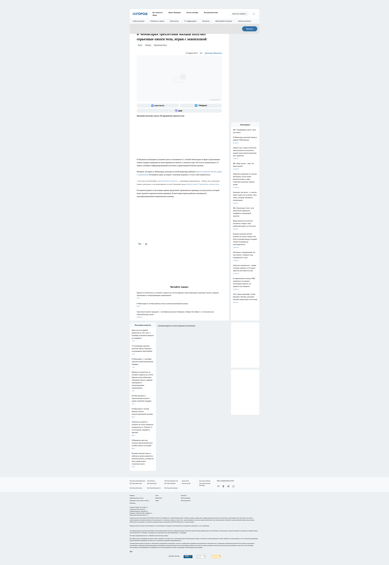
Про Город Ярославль (136, 483)
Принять (249, 29)
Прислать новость (239, 14)
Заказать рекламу (244, 21)
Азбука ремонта (138, 21)
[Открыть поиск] (254, 14)
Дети (140, 45)
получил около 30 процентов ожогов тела (202, 184)
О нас (156, 495)
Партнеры (132, 503)
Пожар (148, 45)
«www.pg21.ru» (143, 507)
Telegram (132, 495)
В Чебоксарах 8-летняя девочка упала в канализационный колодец (162, 305)
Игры (155, 15)
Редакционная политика (136, 498)
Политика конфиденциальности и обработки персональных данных (149, 535)
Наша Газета (185, 481)
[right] (257, 21)
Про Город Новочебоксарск (137, 481)
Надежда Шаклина (213, 53)
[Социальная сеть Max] (179, 111)
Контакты (183, 495)
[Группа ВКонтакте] (158, 106)
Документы (174, 21)
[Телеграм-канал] (201, 106)
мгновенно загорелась (169, 181)
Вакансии (206, 21)
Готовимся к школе (157, 21)
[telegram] (147, 244)
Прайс (157, 500)
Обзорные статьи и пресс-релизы (139, 500)
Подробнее (183, 532)
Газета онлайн (192, 12)
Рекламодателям (211, 12)
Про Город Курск (152, 483)
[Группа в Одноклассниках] (223, 486)
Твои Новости (151, 481)
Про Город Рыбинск (170, 483)
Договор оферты (185, 498)
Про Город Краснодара (170, 488)
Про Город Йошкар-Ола (171, 481)
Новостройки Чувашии (223, 21)
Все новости (158, 12)
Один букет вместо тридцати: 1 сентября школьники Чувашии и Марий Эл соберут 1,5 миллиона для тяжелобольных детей (175, 314)
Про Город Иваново (204, 481)
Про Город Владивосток (154, 488)
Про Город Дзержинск (136, 488)
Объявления (158, 498)
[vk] (140, 244)
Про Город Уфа (186, 483)
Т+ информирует (190, 21)
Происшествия (160, 45)
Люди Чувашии (174, 12)
